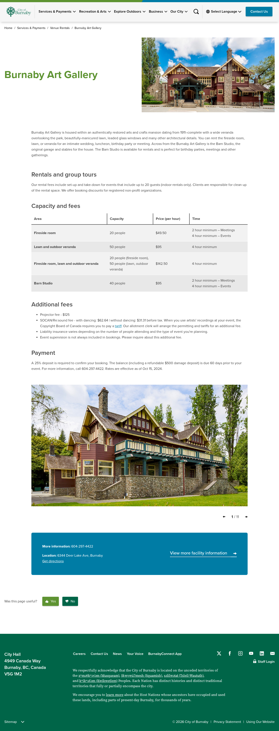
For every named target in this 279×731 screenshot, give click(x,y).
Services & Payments (55, 11)
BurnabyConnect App (165, 654)
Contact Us (259, 11)
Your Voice (135, 654)
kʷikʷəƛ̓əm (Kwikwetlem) (98, 680)
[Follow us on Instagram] (240, 653)
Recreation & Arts (93, 11)
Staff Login (266, 662)
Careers (79, 654)
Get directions (53, 561)
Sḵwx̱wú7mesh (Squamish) (141, 675)
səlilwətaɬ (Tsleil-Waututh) (183, 675)
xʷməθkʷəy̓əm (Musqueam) (98, 675)
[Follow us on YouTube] (251, 653)
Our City (176, 11)
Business (156, 11)
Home (8, 28)
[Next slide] (246, 517)
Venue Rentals (60, 28)
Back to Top (268, 624)
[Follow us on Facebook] (230, 653)
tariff (118, 326)
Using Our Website (260, 722)
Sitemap (10, 722)
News (117, 654)
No (73, 601)
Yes (53, 601)
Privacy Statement (227, 722)
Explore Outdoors (127, 11)
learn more (114, 694)
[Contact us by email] (272, 653)
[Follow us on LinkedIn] (262, 653)
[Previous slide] (224, 517)
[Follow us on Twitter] (219, 653)
